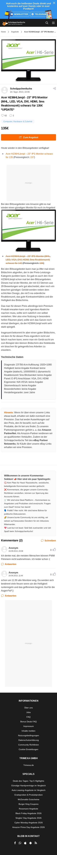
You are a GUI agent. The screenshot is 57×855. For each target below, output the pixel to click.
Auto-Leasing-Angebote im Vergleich (28, 790)
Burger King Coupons (28, 804)
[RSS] (36, 843)
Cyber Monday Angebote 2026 (28, 822)
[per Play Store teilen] (30, 843)
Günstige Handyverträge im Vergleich (28, 785)
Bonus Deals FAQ (28, 721)
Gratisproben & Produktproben (28, 795)
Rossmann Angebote (28, 809)
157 (32, 157)
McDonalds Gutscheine (28, 799)
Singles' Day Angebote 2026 (28, 818)
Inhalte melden (28, 731)
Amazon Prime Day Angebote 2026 (28, 827)
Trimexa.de (28, 765)
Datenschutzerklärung (28, 740)
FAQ (28, 717)
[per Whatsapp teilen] (20, 843)
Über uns (28, 708)
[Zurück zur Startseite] (13, 23)
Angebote (15, 32)
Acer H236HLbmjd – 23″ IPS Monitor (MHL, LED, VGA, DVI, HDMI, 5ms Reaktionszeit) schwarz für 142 (28, 259)
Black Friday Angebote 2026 (28, 813)
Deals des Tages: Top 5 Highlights (28, 781)
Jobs (28, 712)
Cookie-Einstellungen (28, 749)
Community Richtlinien (28, 745)
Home (3, 32)
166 (41, 263)
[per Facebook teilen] (15, 843)
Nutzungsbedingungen (28, 735)
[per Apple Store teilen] (25, 843)
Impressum (28, 726)
